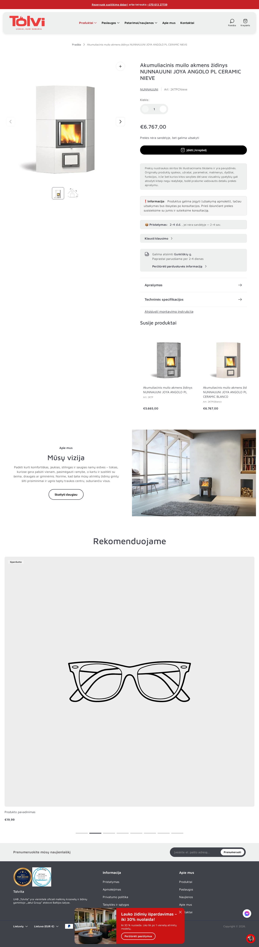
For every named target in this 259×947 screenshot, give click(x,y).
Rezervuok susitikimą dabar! (110, 4)
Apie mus (185, 904)
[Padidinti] (120, 66)
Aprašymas (153, 285)
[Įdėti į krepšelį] (186, 338)
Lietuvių (18, 926)
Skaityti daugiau (66, 494)
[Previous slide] (10, 121)
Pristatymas (111, 881)
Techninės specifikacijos (164, 299)
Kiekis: (144, 99)
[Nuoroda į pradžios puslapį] (22, 877)
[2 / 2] (73, 193)
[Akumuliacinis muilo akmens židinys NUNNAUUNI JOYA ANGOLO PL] (168, 356)
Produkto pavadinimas (20, 812)
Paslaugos (186, 889)
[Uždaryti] (180, 912)
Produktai (185, 881)
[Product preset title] (129, 682)
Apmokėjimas (112, 889)
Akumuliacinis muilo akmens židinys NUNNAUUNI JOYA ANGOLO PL (167, 390)
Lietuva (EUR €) (44, 926)
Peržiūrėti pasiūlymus (138, 936)
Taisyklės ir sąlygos (116, 904)
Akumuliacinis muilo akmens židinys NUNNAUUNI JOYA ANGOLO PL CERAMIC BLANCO (227, 392)
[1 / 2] (58, 193)
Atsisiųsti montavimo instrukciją (169, 312)
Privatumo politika (115, 897)
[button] (82, 833)
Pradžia (76, 44)
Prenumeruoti (232, 852)
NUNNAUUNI (149, 89)
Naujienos (186, 897)
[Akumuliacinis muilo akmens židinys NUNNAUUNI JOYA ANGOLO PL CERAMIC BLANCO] (228, 356)
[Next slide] (120, 121)
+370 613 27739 (157, 4)
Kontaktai (185, 912)
